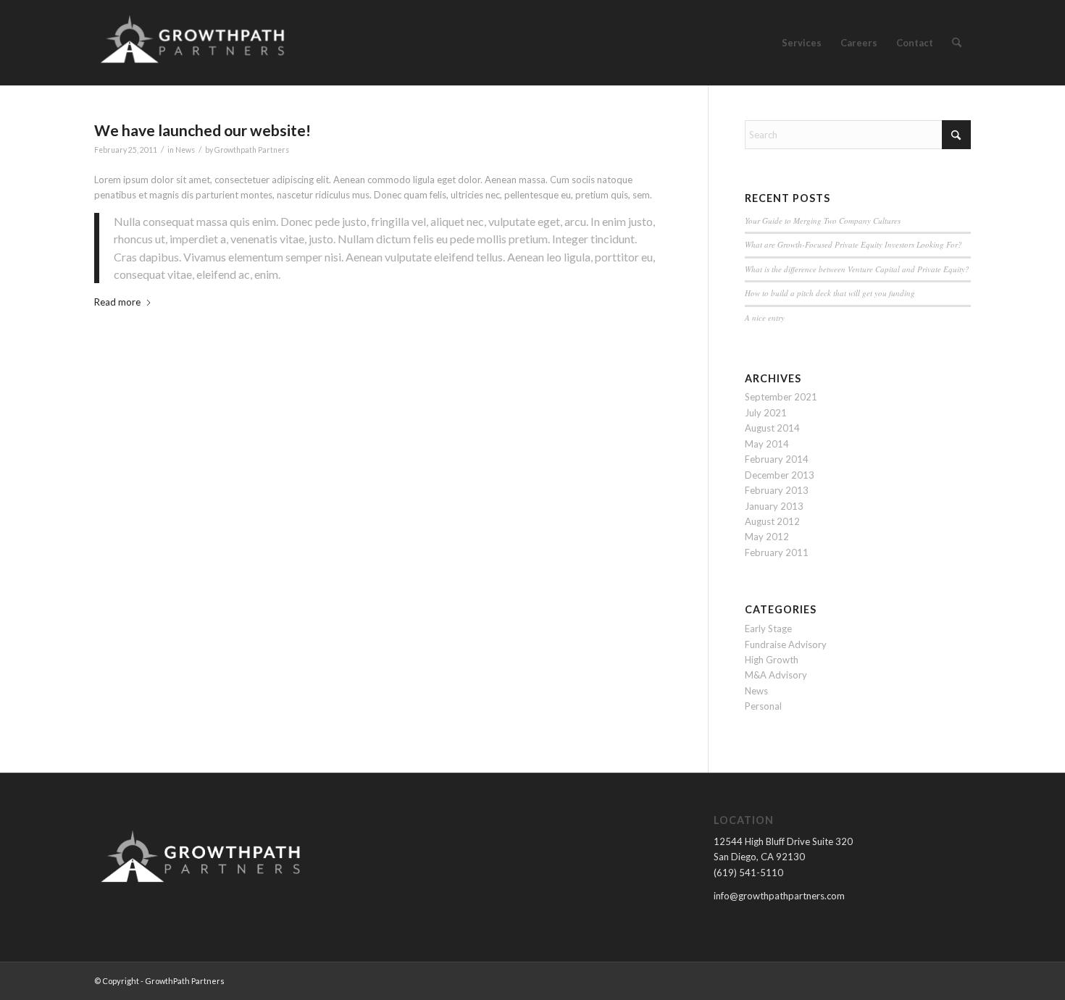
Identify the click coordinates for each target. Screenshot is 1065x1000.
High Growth (771, 659)
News (185, 150)
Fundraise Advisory (786, 644)
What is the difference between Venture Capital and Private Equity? (857, 269)
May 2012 (767, 536)
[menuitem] (801, 42)
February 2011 (777, 552)
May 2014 (767, 444)
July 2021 (766, 413)
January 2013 (774, 506)
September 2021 (781, 397)
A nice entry (765, 317)
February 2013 (777, 490)
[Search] (957, 42)
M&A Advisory (776, 675)
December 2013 (779, 475)
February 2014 (777, 459)
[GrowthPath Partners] (194, 42)
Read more (117, 302)
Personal (763, 706)
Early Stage (768, 628)
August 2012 (772, 521)
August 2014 (772, 428)
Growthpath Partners (251, 150)
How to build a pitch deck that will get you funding (830, 292)
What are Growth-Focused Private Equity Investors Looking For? (853, 244)
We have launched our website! (202, 130)
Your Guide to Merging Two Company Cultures (823, 220)
